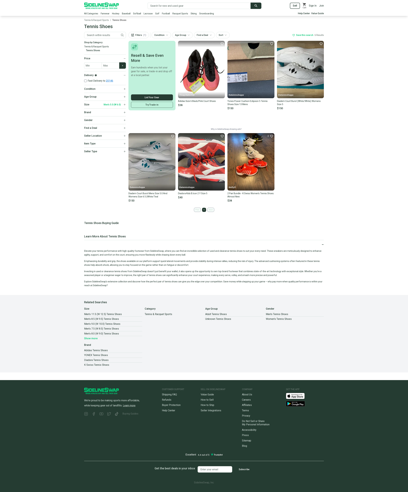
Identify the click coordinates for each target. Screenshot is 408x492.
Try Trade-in (152, 104)
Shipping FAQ (169, 394)
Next (211, 210)
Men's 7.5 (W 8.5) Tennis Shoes (101, 328)
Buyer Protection (171, 405)
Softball (137, 13)
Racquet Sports (180, 13)
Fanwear (105, 13)
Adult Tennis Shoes (216, 314)
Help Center (304, 13)
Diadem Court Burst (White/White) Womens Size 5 (299, 103)
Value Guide (317, 13)
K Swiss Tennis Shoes (96, 364)
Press (245, 435)
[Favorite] (222, 44)
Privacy (246, 415)
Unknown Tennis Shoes (218, 318)
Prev (197, 210)
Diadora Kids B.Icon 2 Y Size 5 (192, 193)
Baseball (126, 13)
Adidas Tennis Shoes (96, 350)
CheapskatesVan (187, 95)
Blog (244, 445)
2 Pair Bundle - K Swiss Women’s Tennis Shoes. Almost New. (250, 195)
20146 (109, 80)
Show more (91, 338)
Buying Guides (130, 413)
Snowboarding (206, 13)
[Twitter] (109, 414)
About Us (247, 394)
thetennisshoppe (236, 95)
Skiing (194, 13)
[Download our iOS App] (298, 395)
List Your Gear (152, 97)
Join (321, 5)
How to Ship (207, 405)
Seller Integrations (211, 410)
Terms (245, 410)
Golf (157, 13)
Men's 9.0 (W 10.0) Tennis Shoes (102, 323)
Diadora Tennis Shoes (96, 360)
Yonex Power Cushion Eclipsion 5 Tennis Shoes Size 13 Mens (247, 103)
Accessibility (249, 429)
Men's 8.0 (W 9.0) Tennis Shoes (101, 333)
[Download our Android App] (305, 404)
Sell (295, 5)
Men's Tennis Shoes (277, 314)
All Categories (91, 13)
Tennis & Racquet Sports (96, 20)
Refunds (166, 399)
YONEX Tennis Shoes (96, 355)
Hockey (115, 13)
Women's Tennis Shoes (279, 318)
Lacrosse (148, 13)
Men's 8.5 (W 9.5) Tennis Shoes (101, 318)
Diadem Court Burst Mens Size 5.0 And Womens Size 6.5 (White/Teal (147, 195)
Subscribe (244, 469)
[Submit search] (256, 6)
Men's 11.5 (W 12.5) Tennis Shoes (103, 314)
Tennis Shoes (119, 20)
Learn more (129, 405)
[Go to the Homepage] (101, 6)
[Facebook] (94, 414)
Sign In (313, 5)
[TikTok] (117, 414)
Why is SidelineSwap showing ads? (226, 129)
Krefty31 (232, 187)
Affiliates (247, 405)
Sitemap (246, 440)
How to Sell (207, 399)
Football (166, 13)
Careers (246, 399)
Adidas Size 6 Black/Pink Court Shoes (197, 101)
